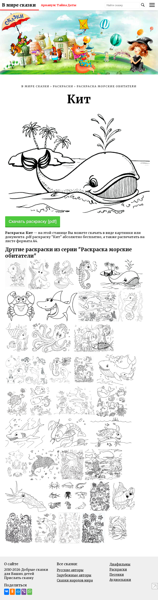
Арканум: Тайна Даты (58, 5)
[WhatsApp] (29, 592)
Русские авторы (70, 570)
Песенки (116, 575)
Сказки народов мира (75, 580)
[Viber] (23, 592)
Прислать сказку (19, 578)
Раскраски (118, 569)
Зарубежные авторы (74, 575)
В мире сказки (19, 5)
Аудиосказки (120, 580)
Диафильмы (119, 564)
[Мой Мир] (18, 592)
